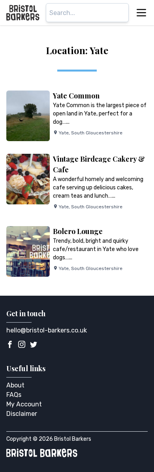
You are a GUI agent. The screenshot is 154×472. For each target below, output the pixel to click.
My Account (24, 404)
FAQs (13, 394)
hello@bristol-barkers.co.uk (46, 330)
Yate (64, 133)
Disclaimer (21, 413)
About (15, 385)
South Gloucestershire (96, 133)
